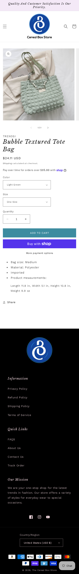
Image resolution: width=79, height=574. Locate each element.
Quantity (8, 211)
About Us (14, 448)
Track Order (16, 465)
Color (6, 177)
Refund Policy (17, 397)
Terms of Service (19, 415)
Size (5, 194)
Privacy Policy (17, 388)
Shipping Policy (19, 406)
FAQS (11, 439)
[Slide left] (31, 127)
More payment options (39, 253)
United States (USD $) (38, 542)
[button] (5, 26)
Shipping (7, 163)
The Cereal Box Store (44, 570)
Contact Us (16, 456)
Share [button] (11, 302)
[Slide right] (48, 127)
